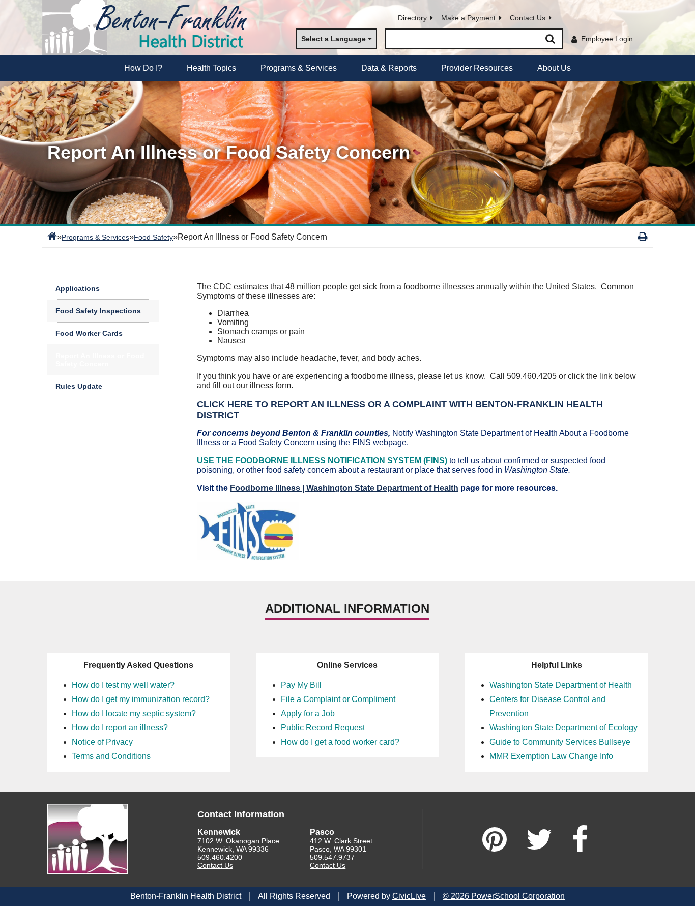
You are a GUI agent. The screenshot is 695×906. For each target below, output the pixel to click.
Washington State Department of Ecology (563, 727)
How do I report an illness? (120, 727)
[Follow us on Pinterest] (494, 839)
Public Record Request (323, 727)
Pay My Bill (301, 685)
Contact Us (527, 18)
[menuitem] (143, 68)
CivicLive (409, 896)
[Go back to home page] (149, 27)
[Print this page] (643, 236)
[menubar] (347, 68)
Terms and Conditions (111, 756)
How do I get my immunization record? (141, 699)
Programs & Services (95, 237)
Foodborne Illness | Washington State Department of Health (344, 488)
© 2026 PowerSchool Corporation (504, 896)
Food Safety (153, 237)
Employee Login (607, 39)
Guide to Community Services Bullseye (559, 742)
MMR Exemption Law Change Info (551, 756)
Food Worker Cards (89, 333)
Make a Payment (468, 18)
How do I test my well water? (123, 685)
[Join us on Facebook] (580, 839)
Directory (412, 18)
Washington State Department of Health (560, 685)
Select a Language (333, 39)
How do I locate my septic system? (134, 713)
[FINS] (248, 557)
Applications (77, 288)
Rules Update (78, 386)
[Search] (550, 39)
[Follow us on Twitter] (539, 839)
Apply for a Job (308, 713)
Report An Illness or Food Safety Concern (99, 360)
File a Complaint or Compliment (338, 699)
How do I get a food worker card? (340, 742)
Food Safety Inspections (98, 311)
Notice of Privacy (102, 742)
